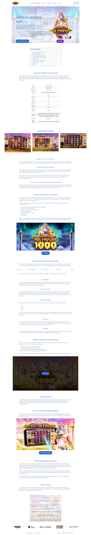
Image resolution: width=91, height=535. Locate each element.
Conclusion (35, 63)
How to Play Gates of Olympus (39, 54)
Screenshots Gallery (37, 53)
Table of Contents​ (36, 49)
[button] (45, 49)
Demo (43, 3)
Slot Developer (36, 59)
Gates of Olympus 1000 (35, 3)
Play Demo (45, 373)
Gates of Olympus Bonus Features (39, 56)
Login (59, 3)
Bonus (54, 3)
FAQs (34, 64)
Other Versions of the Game (38, 61)
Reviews (49, 3)
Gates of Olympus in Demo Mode (39, 57)
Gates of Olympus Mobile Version (39, 60)
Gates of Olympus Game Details (39, 52)
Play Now (76, 3)
